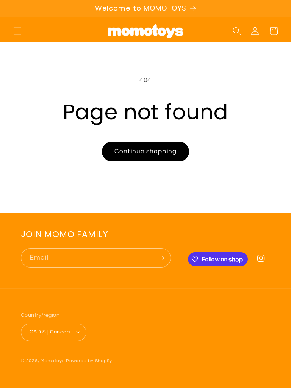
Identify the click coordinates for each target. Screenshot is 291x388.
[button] (17, 31)
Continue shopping (145, 151)
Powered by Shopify (89, 360)
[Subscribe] (161, 258)
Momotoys (52, 360)
